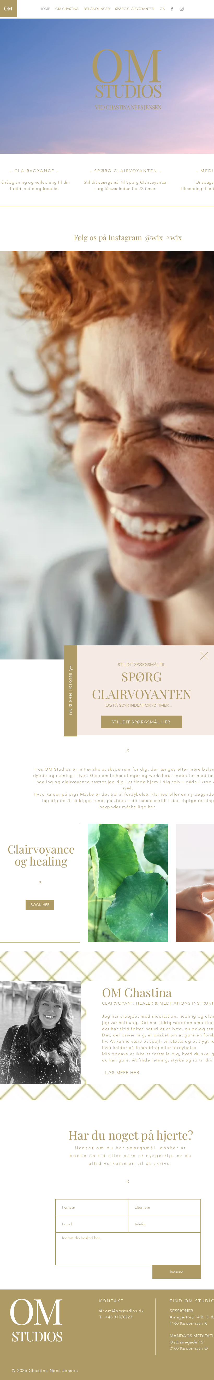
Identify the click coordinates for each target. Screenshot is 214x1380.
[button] (204, 656)
